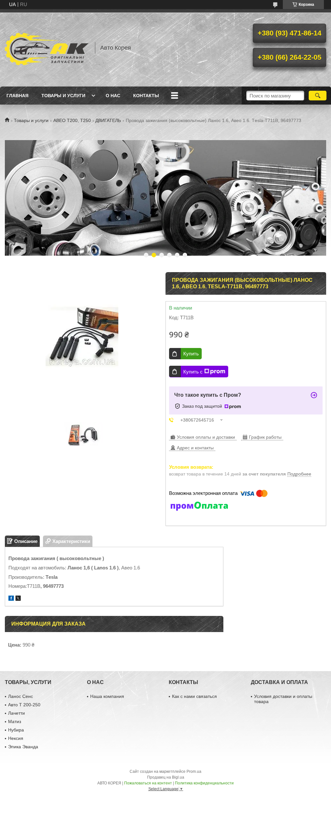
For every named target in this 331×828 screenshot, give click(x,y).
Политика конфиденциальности (204, 783)
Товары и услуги (63, 95)
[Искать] (317, 95)
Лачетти (16, 713)
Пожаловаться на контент (148, 783)
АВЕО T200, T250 (72, 120)
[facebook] (11, 599)
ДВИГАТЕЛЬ (108, 120)
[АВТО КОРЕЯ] (47, 48)
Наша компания (107, 696)
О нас (113, 95)
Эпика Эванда (23, 746)
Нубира (16, 729)
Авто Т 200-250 (24, 704)
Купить (191, 353)
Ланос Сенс (20, 696)
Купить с (193, 371)
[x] (18, 599)
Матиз (14, 721)
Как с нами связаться (194, 696)
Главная (17, 95)
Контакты (146, 95)
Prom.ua (194, 771)
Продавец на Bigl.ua (165, 777)
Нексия (15, 738)
